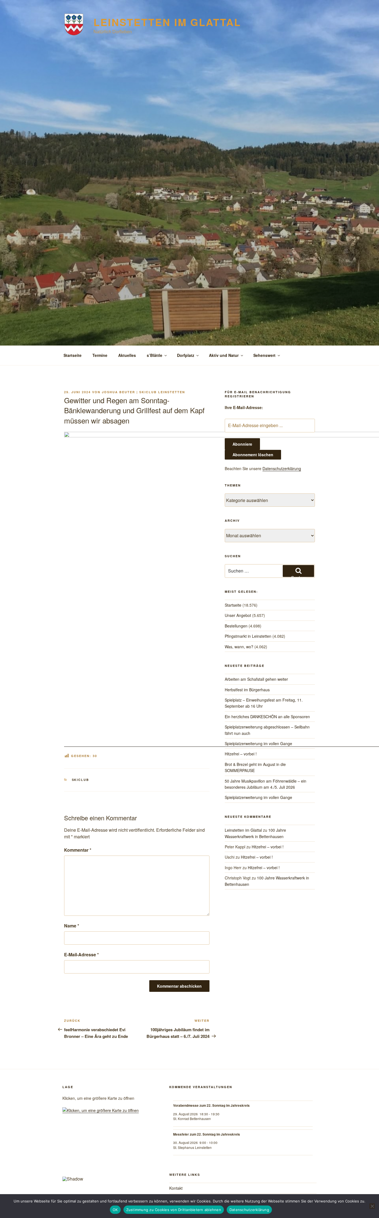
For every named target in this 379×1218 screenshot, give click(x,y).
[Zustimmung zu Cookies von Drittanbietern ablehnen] (372, 1206)
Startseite (73, 355)
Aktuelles (127, 355)
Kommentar (77, 850)
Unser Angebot (238, 615)
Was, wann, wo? (239, 646)
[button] (71, 1153)
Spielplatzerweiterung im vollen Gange (258, 743)
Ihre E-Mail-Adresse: (244, 407)
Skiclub (80, 780)
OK (115, 1209)
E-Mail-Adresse (81, 954)
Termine (99, 355)
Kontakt (176, 1188)
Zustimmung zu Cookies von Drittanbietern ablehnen (173, 1209)
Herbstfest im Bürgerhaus (247, 689)
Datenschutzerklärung (281, 468)
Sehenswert (264, 355)
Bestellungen (236, 626)
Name (71, 925)
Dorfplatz (185, 355)
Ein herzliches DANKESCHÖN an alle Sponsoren (267, 716)
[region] (108, 1156)
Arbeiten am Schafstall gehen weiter (256, 679)
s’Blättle (154, 355)
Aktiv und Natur (224, 355)
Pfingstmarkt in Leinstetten (248, 636)
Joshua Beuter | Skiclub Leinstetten (143, 392)
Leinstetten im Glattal (167, 22)
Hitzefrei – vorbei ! (241, 753)
